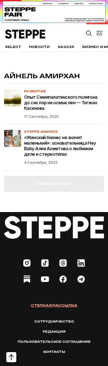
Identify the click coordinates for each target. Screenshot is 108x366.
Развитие (35, 91)
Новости (39, 47)
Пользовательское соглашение (54, 342)
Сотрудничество (54, 321)
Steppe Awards (41, 132)
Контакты (54, 352)
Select (13, 47)
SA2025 (66, 47)
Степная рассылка (54, 305)
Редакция (54, 331)
